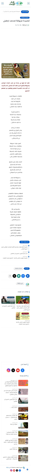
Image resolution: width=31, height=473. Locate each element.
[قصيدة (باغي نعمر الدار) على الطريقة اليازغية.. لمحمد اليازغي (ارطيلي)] (23, 392)
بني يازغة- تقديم (13, 449)
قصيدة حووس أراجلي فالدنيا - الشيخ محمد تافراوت (15, 258)
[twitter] (13, 370)
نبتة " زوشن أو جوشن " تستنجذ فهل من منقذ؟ (11, 433)
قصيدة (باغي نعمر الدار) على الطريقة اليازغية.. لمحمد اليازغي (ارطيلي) (10, 392)
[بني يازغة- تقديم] (23, 450)
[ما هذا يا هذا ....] (23, 408)
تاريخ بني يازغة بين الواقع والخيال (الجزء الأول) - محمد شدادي (10, 442)
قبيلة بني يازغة (13, 424)
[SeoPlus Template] (24, 468)
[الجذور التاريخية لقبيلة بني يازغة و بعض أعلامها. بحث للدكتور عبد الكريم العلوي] (23, 383)
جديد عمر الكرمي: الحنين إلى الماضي (19, 253)
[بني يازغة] (15, 3)
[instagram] (8, 370)
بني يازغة (8, 467)
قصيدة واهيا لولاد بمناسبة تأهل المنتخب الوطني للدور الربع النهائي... (14, 248)
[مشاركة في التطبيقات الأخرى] (10, 276)
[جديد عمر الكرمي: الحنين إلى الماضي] (23, 400)
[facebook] (22, 370)
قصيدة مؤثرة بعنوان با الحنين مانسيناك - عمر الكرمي (10, 458)
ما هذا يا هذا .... (13, 407)
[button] (23, 276)
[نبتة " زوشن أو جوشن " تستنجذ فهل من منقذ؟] (23, 433)
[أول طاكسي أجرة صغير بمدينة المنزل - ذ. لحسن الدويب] (23, 416)
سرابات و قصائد (24, 17)
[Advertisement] (15, 47)
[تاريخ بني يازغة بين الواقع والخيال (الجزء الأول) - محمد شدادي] (23, 441)
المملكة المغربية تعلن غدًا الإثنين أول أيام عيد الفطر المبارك (11, 11)
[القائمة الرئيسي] (28, 3)
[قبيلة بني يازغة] (23, 425)
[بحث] (2, 3)
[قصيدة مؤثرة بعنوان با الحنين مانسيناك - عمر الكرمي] (23, 458)
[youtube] (18, 370)
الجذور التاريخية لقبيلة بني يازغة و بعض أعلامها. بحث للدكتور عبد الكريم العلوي (10, 383)
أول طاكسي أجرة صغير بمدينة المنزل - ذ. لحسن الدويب (11, 417)
